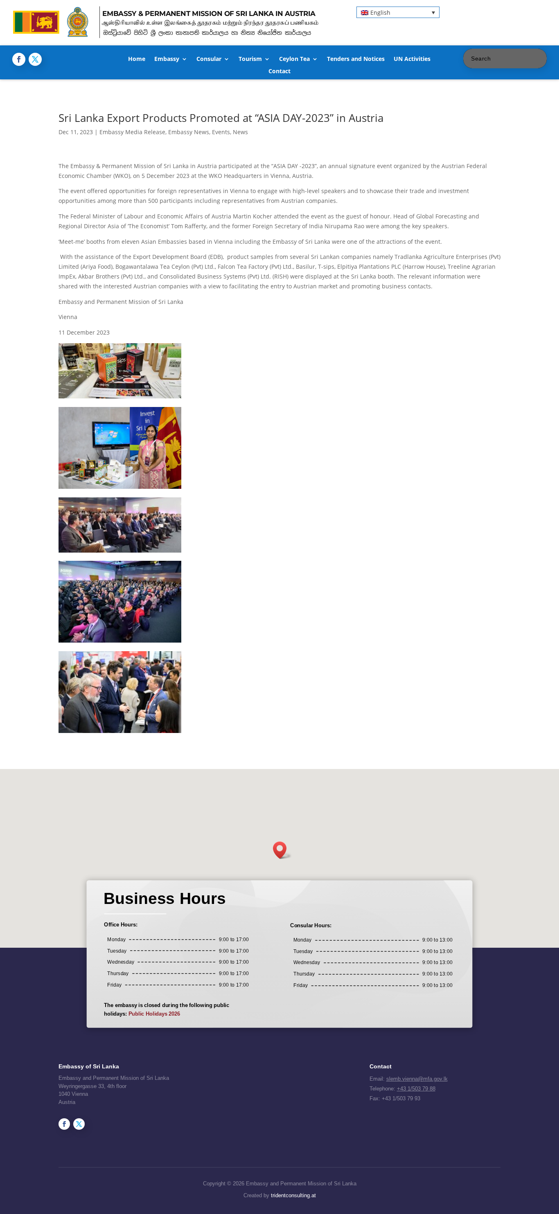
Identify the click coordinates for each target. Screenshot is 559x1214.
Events (221, 132)
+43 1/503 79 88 (416, 1089)
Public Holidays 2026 (154, 1014)
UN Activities (412, 59)
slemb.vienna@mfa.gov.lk (417, 1079)
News (240, 132)
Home (136, 59)
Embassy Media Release (132, 132)
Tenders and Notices (356, 59)
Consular (208, 59)
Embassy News (188, 132)
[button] (398, 12)
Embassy (166, 59)
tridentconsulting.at (293, 1195)
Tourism (250, 59)
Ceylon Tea (294, 59)
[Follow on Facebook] (18, 59)
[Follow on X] (35, 59)
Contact (279, 71)
